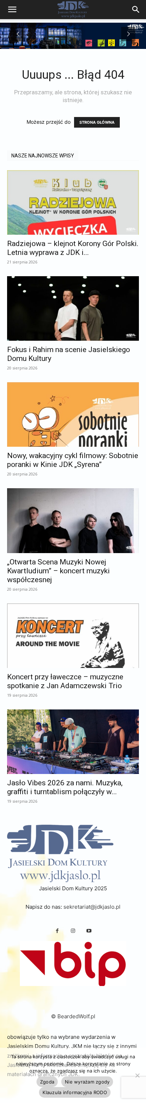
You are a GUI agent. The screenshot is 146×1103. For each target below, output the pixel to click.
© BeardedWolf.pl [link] (73, 1016)
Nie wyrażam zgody (87, 1082)
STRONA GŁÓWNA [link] (96, 122)
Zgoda (47, 1082)
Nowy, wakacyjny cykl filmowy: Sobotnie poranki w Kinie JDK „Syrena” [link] (72, 460)
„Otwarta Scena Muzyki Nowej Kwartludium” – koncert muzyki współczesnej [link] (58, 571)
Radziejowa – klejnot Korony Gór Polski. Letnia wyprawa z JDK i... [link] (73, 248)
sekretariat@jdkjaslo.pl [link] (91, 906)
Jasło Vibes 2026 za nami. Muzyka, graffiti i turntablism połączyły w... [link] (65, 787)
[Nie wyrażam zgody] (137, 1075)
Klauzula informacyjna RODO (75, 1092)
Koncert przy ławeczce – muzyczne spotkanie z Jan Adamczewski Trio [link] (65, 681)
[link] (136, 9)
